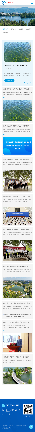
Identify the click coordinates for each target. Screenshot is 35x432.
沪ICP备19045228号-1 (12, 427)
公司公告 (13, 29)
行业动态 (5, 32)
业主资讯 (28, 29)
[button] (24, 82)
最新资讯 (5, 29)
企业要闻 (21, 29)
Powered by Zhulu (7, 428)
